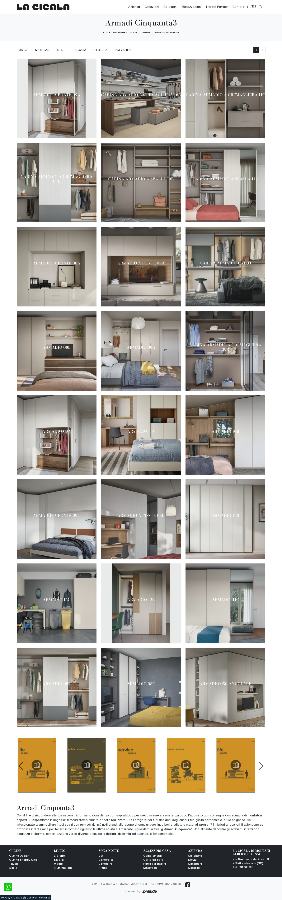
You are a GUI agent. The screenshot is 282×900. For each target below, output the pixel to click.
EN (254, 6)
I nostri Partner (217, 6)
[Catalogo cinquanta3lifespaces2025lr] (37, 765)
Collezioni (152, 6)
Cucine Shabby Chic (23, 860)
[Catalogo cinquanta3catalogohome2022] (186, 765)
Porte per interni (154, 864)
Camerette (106, 860)
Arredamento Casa (125, 33)
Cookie (17, 897)
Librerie (59, 856)
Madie (58, 864)
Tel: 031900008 (243, 867)
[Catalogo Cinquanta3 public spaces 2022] (86, 765)
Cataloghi (170, 6)
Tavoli (13, 864)
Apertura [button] (100, 49)
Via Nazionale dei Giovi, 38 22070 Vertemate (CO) (251, 861)
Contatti (239, 6)
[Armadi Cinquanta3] (43, 7)
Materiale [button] (42, 49)
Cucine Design (19, 856)
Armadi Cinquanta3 (167, 33)
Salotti (59, 860)
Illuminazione (63, 868)
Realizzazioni (191, 6)
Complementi (152, 856)
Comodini (105, 864)
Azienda (134, 6)
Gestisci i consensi (38, 897)
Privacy (5, 897)
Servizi (193, 860)
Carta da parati (154, 860)
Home (106, 33)
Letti (102, 856)
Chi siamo (195, 856)
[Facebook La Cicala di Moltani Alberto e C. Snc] (187, 884)
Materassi (150, 868)
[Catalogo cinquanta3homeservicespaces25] (136, 765)
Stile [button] (60, 49)
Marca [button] (24, 49)
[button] (260, 765)
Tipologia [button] (78, 49)
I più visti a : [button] (123, 49)
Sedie (13, 868)
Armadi (146, 33)
